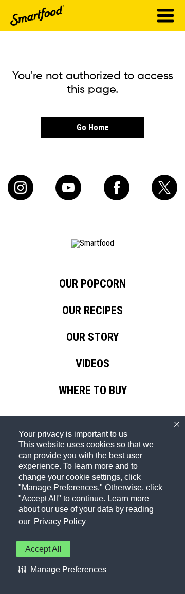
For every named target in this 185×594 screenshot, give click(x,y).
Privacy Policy (60, 521)
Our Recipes (92, 310)
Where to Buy (93, 390)
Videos (92, 364)
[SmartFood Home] (37, 15)
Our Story (92, 337)
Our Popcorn (92, 284)
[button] (62, 569)
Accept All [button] (43, 549)
